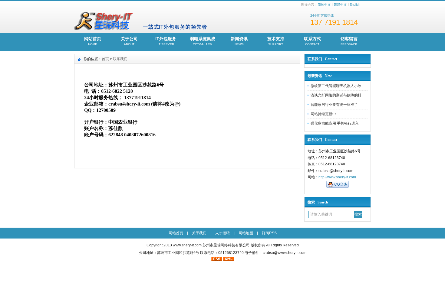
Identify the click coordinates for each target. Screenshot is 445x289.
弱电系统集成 (202, 41)
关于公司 (129, 41)
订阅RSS (269, 233)
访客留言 (349, 41)
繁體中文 (340, 4)
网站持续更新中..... (326, 114)
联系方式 (312, 41)
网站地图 (246, 233)
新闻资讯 (239, 41)
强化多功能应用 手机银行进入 (335, 123)
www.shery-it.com (187, 245)
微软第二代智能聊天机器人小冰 (336, 86)
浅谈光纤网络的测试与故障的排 (336, 95)
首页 (105, 59)
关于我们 (199, 233)
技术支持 (275, 41)
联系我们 (120, 59)
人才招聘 (222, 233)
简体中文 (324, 4)
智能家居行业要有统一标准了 (334, 104)
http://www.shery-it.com (337, 177)
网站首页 (92, 41)
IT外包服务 (165, 41)
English (355, 4)
